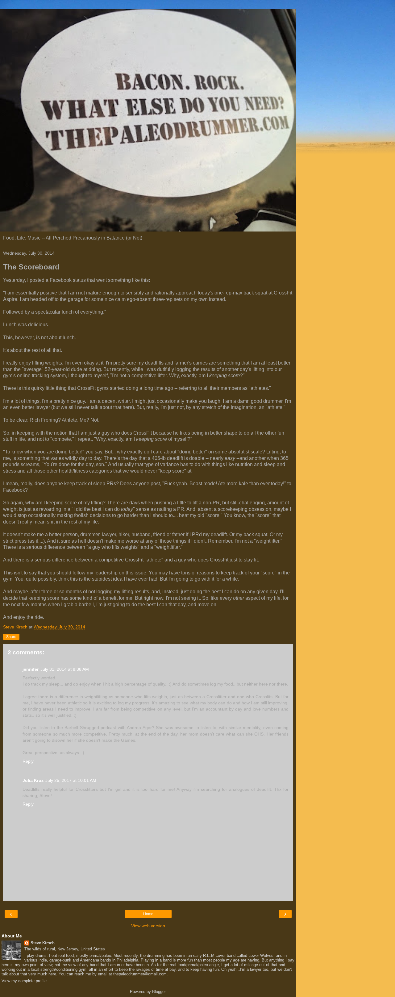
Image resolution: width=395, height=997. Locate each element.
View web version (148, 925)
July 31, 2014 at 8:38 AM (64, 669)
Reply (28, 761)
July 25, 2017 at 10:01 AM (70, 780)
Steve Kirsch (43, 943)
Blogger (158, 991)
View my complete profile (24, 980)
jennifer (31, 669)
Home (148, 914)
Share (11, 637)
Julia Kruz (33, 780)
